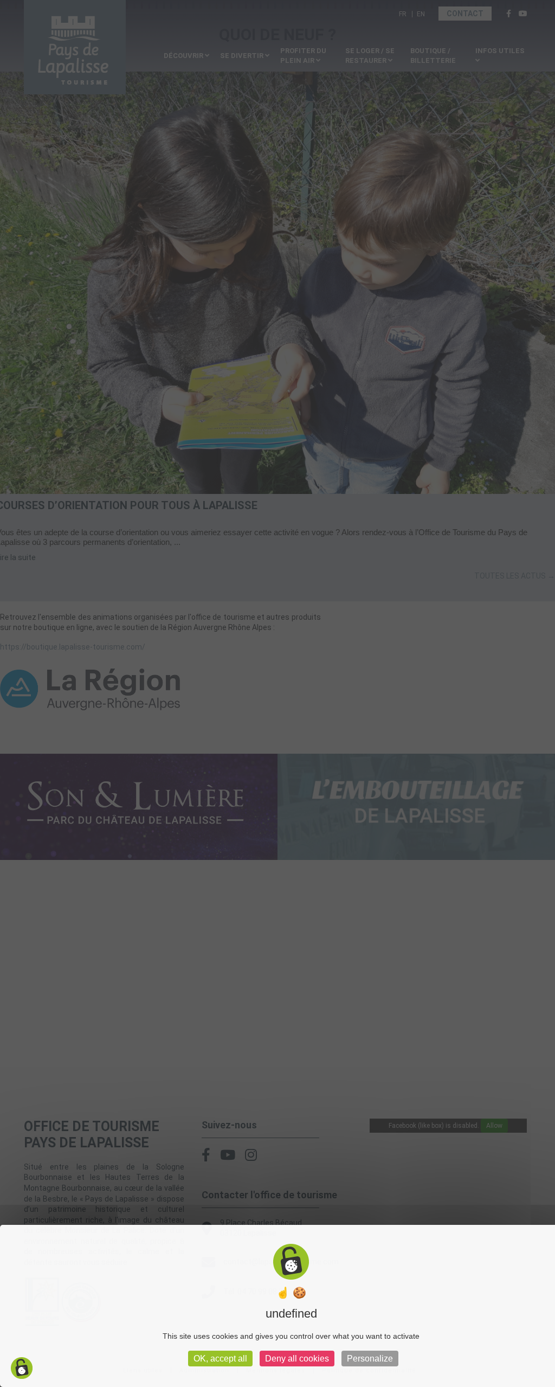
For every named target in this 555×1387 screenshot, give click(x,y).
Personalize (370, 1358)
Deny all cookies (297, 1358)
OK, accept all (220, 1358)
